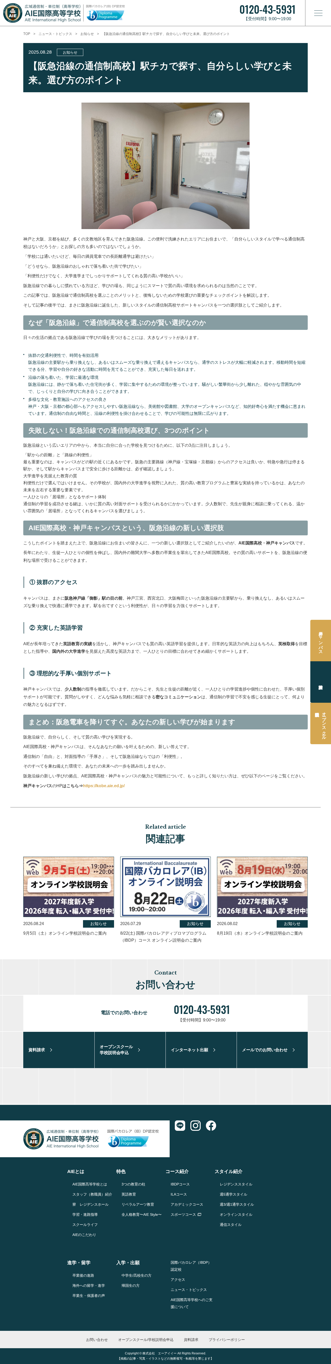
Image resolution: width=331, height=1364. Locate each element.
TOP (26, 34)
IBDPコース (180, 1184)
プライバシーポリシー (227, 1340)
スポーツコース (183, 1214)
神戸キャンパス (321, 640)
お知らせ (87, 34)
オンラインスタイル (236, 1214)
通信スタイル (231, 1225)
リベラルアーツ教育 (138, 1204)
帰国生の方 (131, 1285)
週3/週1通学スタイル (237, 1204)
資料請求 (320, 682)
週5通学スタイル (233, 1194)
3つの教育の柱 (133, 1184)
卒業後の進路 (83, 1275)
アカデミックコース (187, 1204)
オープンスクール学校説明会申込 (324, 723)
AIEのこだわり (84, 1235)
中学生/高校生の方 (137, 1275)
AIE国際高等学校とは (89, 1184)
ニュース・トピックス (55, 34)
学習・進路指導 (85, 1214)
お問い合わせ (97, 1340)
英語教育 (129, 1194)
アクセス (178, 1279)
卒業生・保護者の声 (88, 1296)
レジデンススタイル (236, 1184)
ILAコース (179, 1194)
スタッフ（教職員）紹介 (92, 1194)
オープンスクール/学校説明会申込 (146, 1340)
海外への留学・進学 (88, 1285)
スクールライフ (85, 1225)
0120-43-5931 (202, 1009)
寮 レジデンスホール (90, 1204)
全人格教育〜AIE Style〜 (142, 1214)
